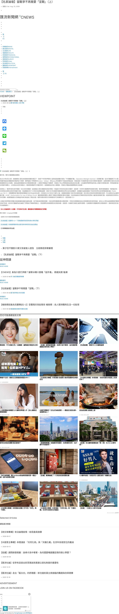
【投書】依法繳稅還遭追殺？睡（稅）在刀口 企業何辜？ (97, 444)
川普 (19, 103)
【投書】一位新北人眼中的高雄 (90, 508)
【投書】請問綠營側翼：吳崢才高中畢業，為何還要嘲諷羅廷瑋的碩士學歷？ (58, 346)
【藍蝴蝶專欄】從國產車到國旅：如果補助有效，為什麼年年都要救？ (58, 444)
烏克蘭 (25, 309)
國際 (19, 276)
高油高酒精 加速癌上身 (87, 410)
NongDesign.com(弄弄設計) (23, 613)
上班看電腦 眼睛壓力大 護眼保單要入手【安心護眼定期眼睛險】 (18, 411)
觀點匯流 (9, 91)
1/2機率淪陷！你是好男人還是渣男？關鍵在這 (95, 475)
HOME (2, 91)
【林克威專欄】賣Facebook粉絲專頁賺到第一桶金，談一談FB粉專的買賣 (18, 476)
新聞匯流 (3, 264)
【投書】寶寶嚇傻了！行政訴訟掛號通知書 (54, 475)
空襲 (16, 103)
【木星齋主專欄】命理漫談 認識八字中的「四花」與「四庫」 (18, 509)
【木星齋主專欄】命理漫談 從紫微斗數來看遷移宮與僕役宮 (59, 378)
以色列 (20, 293)
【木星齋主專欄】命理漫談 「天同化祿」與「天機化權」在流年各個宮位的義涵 (58, 509)
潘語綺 (13, 309)
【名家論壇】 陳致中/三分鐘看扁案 (91, 345)
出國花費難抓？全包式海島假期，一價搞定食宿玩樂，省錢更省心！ (58, 411)
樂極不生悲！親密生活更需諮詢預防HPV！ (15, 378)
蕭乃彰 (13, 103)
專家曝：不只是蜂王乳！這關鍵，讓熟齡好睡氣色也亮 (19, 345)
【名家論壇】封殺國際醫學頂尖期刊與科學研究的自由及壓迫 (19, 224)
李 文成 (13, 276)
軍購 (22, 276)
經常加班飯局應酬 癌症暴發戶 (10, 443)
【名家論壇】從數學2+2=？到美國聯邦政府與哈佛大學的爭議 (19, 221)
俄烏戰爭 (18, 309)
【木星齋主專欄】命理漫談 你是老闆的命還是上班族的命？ (98, 378)
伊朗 (22, 103)
